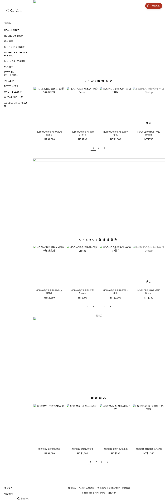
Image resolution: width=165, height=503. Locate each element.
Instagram (100, 492)
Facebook (87, 492)
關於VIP (111, 492)
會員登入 (8, 488)
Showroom (114, 487)
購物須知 (72, 487)
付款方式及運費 (86, 487)
